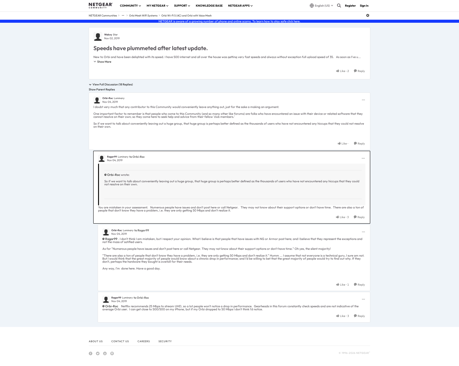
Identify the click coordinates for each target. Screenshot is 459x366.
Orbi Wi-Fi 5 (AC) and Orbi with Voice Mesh (186, 15)
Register (350, 5)
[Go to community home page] (101, 5)
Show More (104, 61)
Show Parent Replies (102, 89)
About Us (96, 341)
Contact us (120, 341)
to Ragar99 (141, 230)
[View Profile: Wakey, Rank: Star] (97, 36)
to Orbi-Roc (137, 156)
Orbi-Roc (107, 98)
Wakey (108, 34)
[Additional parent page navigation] (123, 15)
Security (165, 341)
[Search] (339, 5)
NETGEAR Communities (103, 15)
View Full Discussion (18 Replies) (113, 84)
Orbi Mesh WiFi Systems (143, 15)
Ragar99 (112, 156)
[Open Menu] (367, 15)
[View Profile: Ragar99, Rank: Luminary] (101, 158)
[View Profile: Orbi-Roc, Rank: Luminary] (97, 99)
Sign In (364, 5)
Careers (144, 341)
